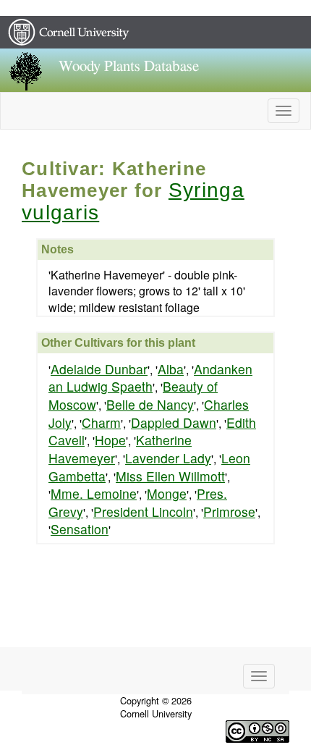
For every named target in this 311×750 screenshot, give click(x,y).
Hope (110, 440)
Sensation (79, 529)
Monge (167, 493)
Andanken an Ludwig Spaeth (150, 378)
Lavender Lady (168, 458)
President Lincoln (143, 511)
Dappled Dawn (173, 422)
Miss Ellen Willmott (170, 476)
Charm (101, 422)
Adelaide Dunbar (99, 369)
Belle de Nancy (150, 404)
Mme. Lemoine (94, 493)
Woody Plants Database (129, 66)
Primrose (229, 511)
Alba (171, 369)
